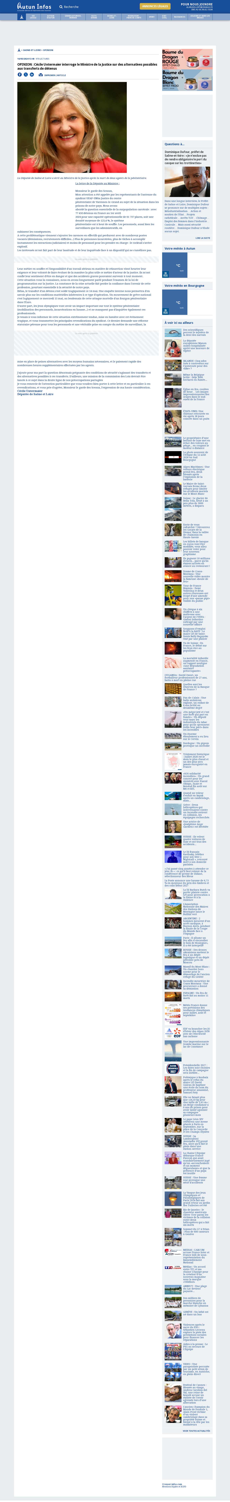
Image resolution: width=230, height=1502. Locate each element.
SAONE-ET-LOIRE (112, 17)
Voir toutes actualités (196, 1431)
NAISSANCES (179, 17)
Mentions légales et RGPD (174, 1486)
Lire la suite (203, 238)
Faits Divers (94, 17)
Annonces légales (155, 6)
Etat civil (164, 17)
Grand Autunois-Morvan (73, 17)
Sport (152, 17)
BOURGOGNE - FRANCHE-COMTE (133, 17)
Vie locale (33, 17)
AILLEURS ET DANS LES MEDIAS (200, 17)
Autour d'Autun (51, 17)
